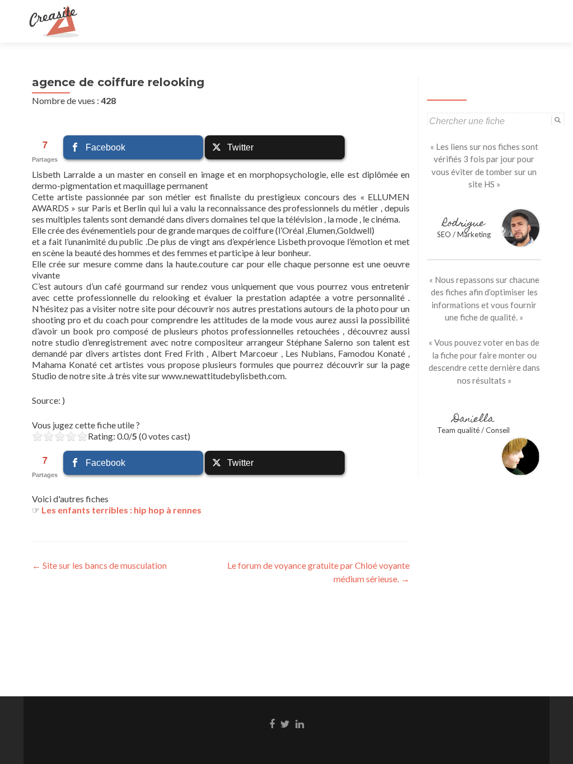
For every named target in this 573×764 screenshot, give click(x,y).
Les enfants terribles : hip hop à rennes (121, 509)
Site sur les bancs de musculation (99, 565)
